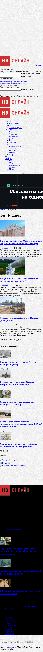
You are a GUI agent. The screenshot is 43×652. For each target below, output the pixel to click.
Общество (8, 144)
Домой (2, 210)
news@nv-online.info (13, 529)
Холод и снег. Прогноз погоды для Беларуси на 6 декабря (17, 403)
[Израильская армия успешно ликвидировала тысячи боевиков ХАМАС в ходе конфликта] (5, 417)
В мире (7, 157)
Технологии (14, 142)
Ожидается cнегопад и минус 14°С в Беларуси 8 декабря (18, 363)
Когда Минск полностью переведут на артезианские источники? (19, 279)
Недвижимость (15, 132)
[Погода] (5, 463)
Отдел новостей (6, 248)
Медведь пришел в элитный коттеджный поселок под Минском (20, 572)
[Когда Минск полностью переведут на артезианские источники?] (12, 274)
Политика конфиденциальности (12, 83)
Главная (8, 121)
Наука (11, 140)
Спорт (11, 155)
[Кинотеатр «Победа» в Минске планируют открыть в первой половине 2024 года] (12, 237)
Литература (13, 167)
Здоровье (12, 148)
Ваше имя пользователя (30, 74)
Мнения (12, 152)
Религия (12, 150)
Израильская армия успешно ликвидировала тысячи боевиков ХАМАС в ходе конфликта (21, 424)
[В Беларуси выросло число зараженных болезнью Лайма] (5, 587)
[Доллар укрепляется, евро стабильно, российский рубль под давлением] (5, 440)
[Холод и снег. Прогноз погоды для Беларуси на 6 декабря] (5, 397)
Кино (11, 161)
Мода (11, 163)
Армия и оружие (15, 128)
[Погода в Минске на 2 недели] (13, 465)
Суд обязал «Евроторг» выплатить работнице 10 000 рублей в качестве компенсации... (18, 551)
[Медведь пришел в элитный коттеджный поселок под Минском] (5, 567)
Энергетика (13, 136)
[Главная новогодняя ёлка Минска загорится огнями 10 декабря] (5, 377)
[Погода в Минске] (8, 460)
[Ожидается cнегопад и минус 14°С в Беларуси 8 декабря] (5, 357)
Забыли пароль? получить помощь (13, 81)
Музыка (12, 169)
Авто (11, 138)
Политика (8, 126)
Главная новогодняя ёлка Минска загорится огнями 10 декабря (17, 383)
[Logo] (15, 107)
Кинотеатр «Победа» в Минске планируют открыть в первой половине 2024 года (21, 242)
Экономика (9, 130)
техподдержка (10, 647)
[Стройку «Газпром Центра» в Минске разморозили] (12, 313)
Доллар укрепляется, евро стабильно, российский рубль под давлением (18, 445)
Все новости (14, 124)
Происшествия (15, 146)
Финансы (13, 134)
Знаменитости (14, 165)
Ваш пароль (26, 76)
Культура (8, 159)
